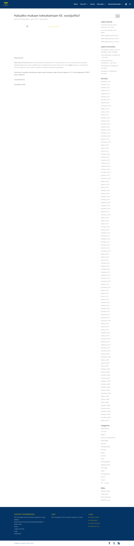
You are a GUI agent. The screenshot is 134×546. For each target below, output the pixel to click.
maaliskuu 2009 (105, 381)
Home (76, 4)
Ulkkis (102, 471)
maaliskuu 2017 (105, 94)
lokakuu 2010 (105, 323)
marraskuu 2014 (106, 178)
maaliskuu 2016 (105, 130)
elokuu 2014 (104, 187)
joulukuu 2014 (105, 175)
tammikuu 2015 (105, 172)
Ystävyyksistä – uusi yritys (108, 63)
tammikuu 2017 (105, 100)
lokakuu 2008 (105, 396)
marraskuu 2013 (106, 215)
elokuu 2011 (104, 296)
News (102, 459)
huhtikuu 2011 (105, 305)
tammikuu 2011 (105, 314)
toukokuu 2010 (105, 339)
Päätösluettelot (105, 465)
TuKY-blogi (104, 468)
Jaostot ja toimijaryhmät (108, 437)
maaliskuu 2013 (105, 239)
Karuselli (103, 444)
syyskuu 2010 (105, 327)
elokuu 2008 (104, 402)
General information (114, 4)
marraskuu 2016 (106, 106)
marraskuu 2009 (106, 357)
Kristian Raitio (25, 19)
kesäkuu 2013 (105, 230)
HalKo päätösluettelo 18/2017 (110, 42)
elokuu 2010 (104, 330)
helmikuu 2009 (105, 384)
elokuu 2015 (104, 151)
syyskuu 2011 (105, 293)
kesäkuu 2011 (105, 299)
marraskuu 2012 (106, 251)
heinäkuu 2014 (105, 190)
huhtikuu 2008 (105, 408)
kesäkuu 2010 (105, 336)
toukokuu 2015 (105, 160)
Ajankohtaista (44, 19)
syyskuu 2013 (105, 221)
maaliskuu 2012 (105, 275)
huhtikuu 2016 (105, 127)
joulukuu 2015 (105, 139)
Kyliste (103, 453)
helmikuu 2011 (105, 311)
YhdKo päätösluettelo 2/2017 (110, 35)
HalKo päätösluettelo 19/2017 (110, 39)
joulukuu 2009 (105, 354)
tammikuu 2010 (105, 351)
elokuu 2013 (104, 224)
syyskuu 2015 (105, 148)
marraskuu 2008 (106, 393)
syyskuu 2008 (105, 399)
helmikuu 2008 (105, 414)
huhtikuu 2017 (105, 90)
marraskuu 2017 (106, 81)
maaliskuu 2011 (105, 308)
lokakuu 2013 (105, 218)
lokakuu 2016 (105, 109)
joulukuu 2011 (105, 284)
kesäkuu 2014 (105, 193)
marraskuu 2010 (106, 321)
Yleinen (103, 477)
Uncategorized (105, 474)
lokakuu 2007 (105, 420)
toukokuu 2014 (105, 196)
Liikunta (103, 456)
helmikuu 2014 (105, 205)
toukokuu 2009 (105, 375)
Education (100, 4)
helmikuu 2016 (105, 133)
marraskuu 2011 (106, 287)
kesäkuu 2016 (105, 121)
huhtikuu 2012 (105, 272)
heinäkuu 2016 (105, 118)
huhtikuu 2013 (105, 236)
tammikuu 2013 (105, 245)
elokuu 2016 (104, 115)
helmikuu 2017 (105, 97)
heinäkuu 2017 (105, 84)
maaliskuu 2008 (105, 411)
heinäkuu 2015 (105, 154)
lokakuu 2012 (105, 254)
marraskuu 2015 (106, 142)
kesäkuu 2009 (105, 372)
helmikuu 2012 (105, 278)
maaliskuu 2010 (105, 345)
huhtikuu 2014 (105, 199)
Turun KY (83, 4)
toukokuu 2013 (105, 233)
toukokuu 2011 (105, 302)
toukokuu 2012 (105, 269)
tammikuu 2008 (105, 417)
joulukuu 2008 (105, 390)
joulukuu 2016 (105, 103)
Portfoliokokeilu (105, 462)
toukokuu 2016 (105, 124)
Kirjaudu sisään (105, 491)
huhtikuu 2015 (105, 163)
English (103, 434)
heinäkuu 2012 (105, 263)
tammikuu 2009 (105, 387)
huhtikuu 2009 (105, 378)
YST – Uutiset (105, 483)
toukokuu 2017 (105, 87)
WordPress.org (105, 500)
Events (92, 4)
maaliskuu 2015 (105, 166)
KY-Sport (103, 450)
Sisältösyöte (104, 494)
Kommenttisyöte (106, 497)
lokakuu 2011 (105, 290)
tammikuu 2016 (105, 136)
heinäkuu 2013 (105, 227)
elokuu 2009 (104, 366)
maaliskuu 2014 (105, 202)
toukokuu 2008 (105, 405)
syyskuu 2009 (105, 363)
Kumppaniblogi (105, 447)
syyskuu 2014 (105, 184)
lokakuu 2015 (105, 145)
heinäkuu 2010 (105, 333)
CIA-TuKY (103, 431)
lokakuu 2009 (105, 360)
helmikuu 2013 (105, 242)
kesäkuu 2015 (105, 157)
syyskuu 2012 (105, 257)
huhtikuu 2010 (105, 342)
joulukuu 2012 (105, 248)
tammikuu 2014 (105, 209)
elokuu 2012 (104, 260)
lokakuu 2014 (105, 181)
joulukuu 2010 (105, 317)
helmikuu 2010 (105, 348)
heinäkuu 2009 (105, 369)
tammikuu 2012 (105, 281)
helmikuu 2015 (105, 169)
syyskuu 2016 (105, 112)
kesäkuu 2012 (105, 266)
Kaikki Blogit (104, 441)
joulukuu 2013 (105, 212)
